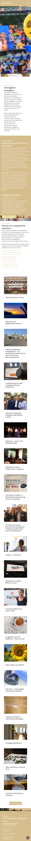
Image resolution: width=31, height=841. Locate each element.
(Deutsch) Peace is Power (15, 297)
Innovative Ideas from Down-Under (14, 610)
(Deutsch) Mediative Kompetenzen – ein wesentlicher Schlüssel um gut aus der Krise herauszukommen (16, 353)
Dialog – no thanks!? (13, 555)
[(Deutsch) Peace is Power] (15, 285)
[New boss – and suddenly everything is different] (15, 678)
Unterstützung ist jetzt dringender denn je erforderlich (14, 385)
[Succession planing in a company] (15, 782)
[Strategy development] (15, 732)
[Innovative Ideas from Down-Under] (15, 597)
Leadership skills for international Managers (14, 718)
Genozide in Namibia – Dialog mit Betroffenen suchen (14, 415)
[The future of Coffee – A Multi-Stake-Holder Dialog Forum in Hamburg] (15, 483)
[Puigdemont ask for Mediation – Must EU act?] (15, 625)
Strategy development (14, 743)
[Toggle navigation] (28, 3)
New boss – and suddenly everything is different (15, 690)
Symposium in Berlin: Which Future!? (14, 582)
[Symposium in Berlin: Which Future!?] (15, 569)
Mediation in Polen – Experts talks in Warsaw (15, 468)
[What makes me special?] (15, 653)
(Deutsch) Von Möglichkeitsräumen (13, 322)
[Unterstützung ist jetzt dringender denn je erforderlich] (15, 371)
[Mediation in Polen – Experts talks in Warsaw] (15, 456)
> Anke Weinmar (8, 259)
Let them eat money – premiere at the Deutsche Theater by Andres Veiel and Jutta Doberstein (15, 528)
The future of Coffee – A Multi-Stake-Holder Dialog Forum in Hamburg (15, 497)
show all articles (15, 803)
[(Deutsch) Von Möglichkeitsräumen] (15, 310)
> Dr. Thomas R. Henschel (11, 252)
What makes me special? (15, 665)
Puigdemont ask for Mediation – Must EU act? (15, 638)
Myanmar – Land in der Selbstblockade (14, 442)
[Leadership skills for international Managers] (15, 705)
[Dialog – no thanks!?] (15, 544)
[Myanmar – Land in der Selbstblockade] (15, 430)
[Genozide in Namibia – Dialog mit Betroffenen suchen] (15, 401)
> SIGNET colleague (9, 265)
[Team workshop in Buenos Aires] (15, 756)
